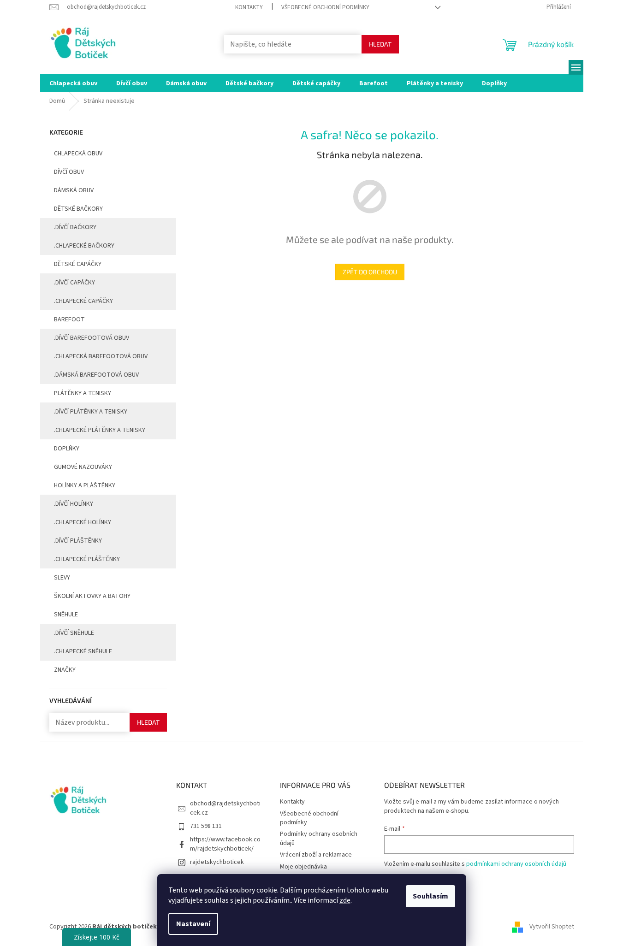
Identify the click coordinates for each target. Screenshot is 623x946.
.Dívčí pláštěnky (78, 540)
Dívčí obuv (69, 172)
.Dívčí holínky (73, 503)
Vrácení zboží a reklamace (316, 854)
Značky (65, 669)
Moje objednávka (303, 866)
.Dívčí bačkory (75, 227)
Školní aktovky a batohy (92, 596)
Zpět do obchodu (370, 272)
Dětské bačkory (78, 208)
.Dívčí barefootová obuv (91, 338)
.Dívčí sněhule (74, 633)
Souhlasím (430, 896)
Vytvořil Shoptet (551, 927)
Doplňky (66, 448)
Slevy (62, 577)
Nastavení (193, 924)
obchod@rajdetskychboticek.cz (225, 808)
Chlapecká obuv (78, 153)
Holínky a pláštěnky (84, 485)
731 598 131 (206, 826)
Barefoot (69, 319)
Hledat (380, 44)
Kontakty (249, 7)
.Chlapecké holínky (82, 522)
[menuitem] (73, 83)
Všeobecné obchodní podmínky (325, 7)
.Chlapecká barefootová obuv (101, 356)
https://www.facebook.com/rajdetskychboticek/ (225, 844)
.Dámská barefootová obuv (96, 374)
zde (344, 900)
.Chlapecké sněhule (83, 651)
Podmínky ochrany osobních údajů (318, 838)
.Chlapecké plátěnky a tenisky (99, 430)
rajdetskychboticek (217, 862)
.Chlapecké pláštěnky (87, 559)
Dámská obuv (74, 190)
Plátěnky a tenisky (82, 393)
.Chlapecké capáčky (83, 301)
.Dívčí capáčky (74, 282)
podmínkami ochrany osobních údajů (516, 864)
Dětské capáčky (77, 264)
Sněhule (66, 614)
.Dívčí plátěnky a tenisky (90, 411)
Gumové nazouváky (83, 467)
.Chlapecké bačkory (84, 245)
